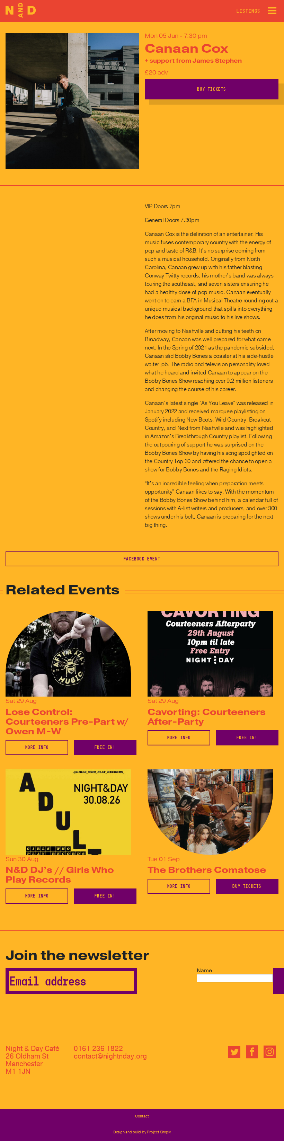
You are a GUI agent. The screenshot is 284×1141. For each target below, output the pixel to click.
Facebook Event (142, 558)
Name (204, 970)
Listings (248, 11)
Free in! (247, 737)
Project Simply (159, 1132)
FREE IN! (105, 747)
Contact (142, 1116)
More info (37, 747)
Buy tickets (211, 89)
